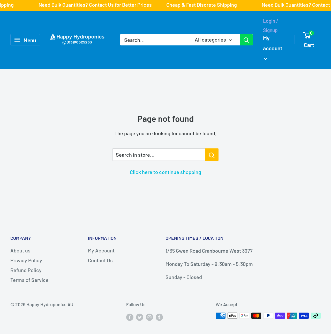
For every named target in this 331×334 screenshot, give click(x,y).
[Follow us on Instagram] (149, 317)
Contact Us (100, 260)
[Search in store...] (212, 154)
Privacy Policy (26, 260)
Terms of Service (29, 280)
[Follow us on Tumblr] (159, 317)
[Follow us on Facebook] (129, 317)
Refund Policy (26, 270)
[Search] (246, 39)
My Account (101, 250)
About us (20, 250)
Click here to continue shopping (165, 172)
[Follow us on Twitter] (139, 317)
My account (272, 43)
